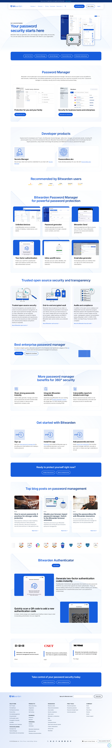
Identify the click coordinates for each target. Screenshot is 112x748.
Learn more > (68, 1)
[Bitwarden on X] (48, 741)
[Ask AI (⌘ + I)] (109, 745)
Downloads (52, 6)
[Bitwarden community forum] (53, 741)
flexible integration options (59, 399)
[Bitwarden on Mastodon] (71, 741)
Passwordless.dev (86, 162)
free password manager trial (27, 444)
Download (46, 444)
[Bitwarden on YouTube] (59, 741)
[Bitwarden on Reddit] (51, 741)
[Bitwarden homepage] (16, 6)
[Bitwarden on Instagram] (68, 741)
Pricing (47, 6)
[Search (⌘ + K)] (65, 6)
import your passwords (82, 444)
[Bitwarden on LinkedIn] (62, 741)
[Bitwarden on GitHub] (56, 741)
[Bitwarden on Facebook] (65, 741)
